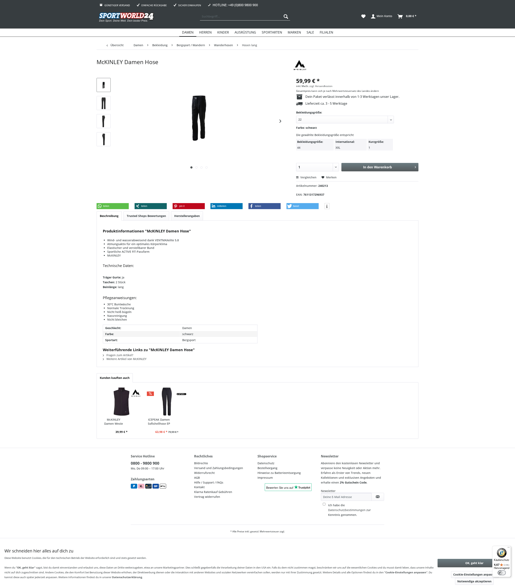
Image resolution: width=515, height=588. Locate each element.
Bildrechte (201, 463)
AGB (197, 478)
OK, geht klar (474, 563)
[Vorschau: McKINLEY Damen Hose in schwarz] (104, 85)
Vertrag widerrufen (207, 497)
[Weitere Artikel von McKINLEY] (300, 66)
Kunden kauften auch (115, 378)
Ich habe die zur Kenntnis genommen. (349, 510)
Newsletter (328, 491)
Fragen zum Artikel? (119, 355)
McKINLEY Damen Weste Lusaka (113, 422)
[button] (113, 206)
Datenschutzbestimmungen (347, 510)
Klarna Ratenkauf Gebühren (213, 492)
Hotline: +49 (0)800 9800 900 (235, 5)
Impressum (265, 478)
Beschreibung (109, 216)
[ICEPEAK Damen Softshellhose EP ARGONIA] (166, 402)
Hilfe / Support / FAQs (208, 482)
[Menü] (508, 548)
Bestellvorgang (267, 468)
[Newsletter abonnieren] (377, 497)
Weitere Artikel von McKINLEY (126, 359)
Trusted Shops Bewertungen (146, 216)
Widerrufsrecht (204, 473)
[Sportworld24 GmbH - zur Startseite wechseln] (126, 17)
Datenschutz (266, 463)
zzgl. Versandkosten (321, 86)
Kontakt (199, 487)
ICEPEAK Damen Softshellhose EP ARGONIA (159, 422)
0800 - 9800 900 (145, 463)
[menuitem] (245, 16)
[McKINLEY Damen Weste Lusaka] (121, 402)
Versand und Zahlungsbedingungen (218, 468)
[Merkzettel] (363, 16)
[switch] (502, 572)
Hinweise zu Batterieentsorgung (279, 473)
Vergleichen (308, 177)
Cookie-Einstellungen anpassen (474, 574)
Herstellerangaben (187, 216)
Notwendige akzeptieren (474, 581)
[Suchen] (286, 16)
